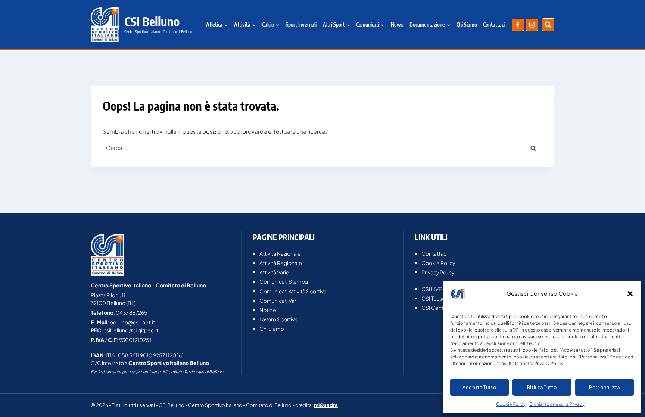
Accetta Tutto (479, 387)
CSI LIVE (431, 289)
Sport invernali (301, 24)
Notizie (267, 309)
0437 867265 (131, 312)
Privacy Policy (437, 272)
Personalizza (604, 387)
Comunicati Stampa (283, 281)
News (397, 24)
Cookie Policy (511, 404)
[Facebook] (518, 25)
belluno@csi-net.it (132, 322)
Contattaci (494, 24)
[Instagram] (532, 25)
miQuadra (326, 405)
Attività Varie (274, 272)
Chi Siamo (467, 24)
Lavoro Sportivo (278, 319)
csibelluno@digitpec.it (130, 330)
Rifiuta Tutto (542, 387)
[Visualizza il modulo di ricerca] (548, 24)
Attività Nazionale (280, 253)
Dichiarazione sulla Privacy (557, 404)
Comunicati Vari (278, 300)
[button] (630, 294)
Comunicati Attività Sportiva (293, 291)
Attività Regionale (280, 262)
